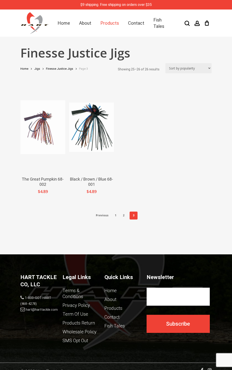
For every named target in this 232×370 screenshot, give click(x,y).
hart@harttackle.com (42, 310)
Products (113, 308)
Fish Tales (114, 326)
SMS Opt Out (75, 340)
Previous (102, 215)
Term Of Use (75, 314)
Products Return (79, 323)
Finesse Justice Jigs (59, 68)
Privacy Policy (76, 305)
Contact (112, 317)
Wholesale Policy (80, 331)
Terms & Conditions (73, 293)
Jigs (37, 68)
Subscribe (178, 324)
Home (24, 68)
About (110, 299)
